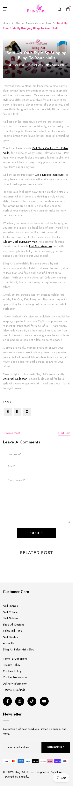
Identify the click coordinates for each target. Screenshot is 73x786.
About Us (8, 643)
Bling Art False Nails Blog (18, 649)
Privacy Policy (11, 665)
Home (6, 23)
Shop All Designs (13, 624)
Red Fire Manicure (40, 246)
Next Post (64, 433)
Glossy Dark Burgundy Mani (20, 242)
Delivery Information (15, 683)
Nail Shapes (10, 606)
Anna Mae (18, 65)
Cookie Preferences (15, 677)
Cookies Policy (12, 671)
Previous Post (11, 433)
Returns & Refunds (14, 690)
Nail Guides (10, 637)
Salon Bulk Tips (12, 631)
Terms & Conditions (15, 658)
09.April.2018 (35, 65)
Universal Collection (15, 379)
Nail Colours (10, 612)
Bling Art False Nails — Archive (33, 23)
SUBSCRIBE (55, 747)
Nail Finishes (10, 618)
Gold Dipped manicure (49, 175)
